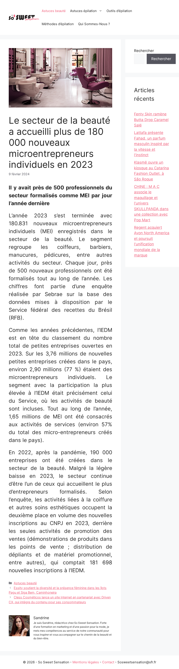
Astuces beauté (54, 11)
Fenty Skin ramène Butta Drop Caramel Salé (151, 119)
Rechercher (144, 51)
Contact (108, 662)
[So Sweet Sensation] (24, 17)
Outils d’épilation (119, 11)
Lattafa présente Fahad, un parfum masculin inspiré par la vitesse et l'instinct (151, 143)
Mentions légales (85, 662)
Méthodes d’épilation (58, 24)
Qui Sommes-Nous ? (94, 24)
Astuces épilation (83, 11)
